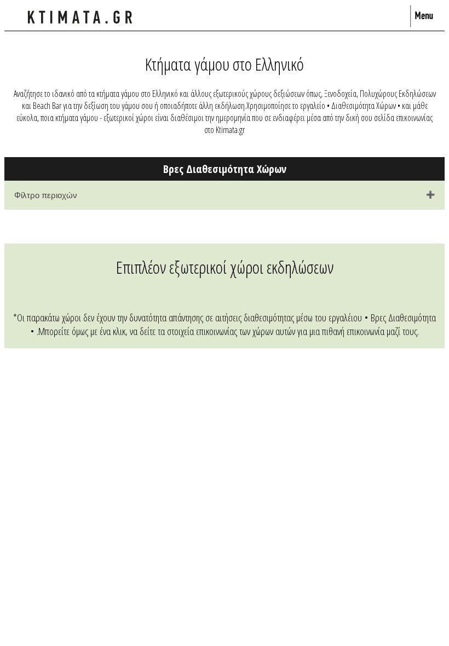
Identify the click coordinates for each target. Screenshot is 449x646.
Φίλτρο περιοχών (45, 195)
